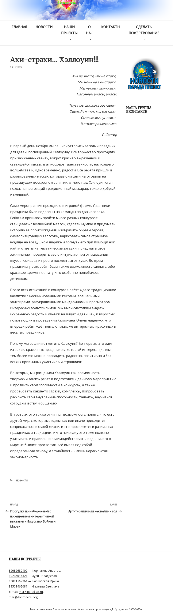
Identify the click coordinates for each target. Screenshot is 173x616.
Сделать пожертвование (144, 29)
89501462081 (18, 586)
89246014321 (18, 576)
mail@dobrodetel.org (23, 597)
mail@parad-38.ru (31, 592)
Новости (44, 26)
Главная (19, 26)
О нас (89, 29)
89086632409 (18, 571)
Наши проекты (69, 29)
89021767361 (18, 581)
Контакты (110, 26)
